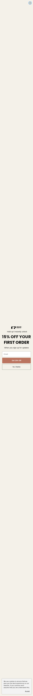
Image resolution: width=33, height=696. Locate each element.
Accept (27, 691)
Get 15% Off (16, 360)
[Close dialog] (30, 2)
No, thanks (16, 367)
